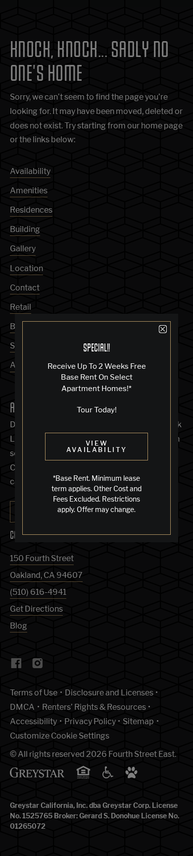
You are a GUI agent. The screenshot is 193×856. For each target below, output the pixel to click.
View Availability (96, 446)
